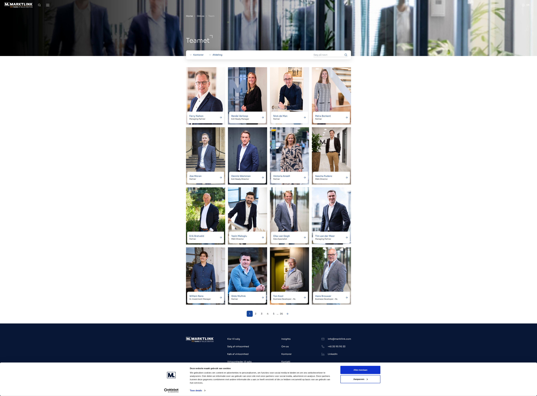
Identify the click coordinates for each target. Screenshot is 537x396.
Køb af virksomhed (238, 354)
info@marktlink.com (339, 338)
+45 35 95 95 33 (336, 346)
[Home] (18, 5)
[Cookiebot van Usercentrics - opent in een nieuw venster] (171, 390)
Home (189, 16)
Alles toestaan (360, 370)
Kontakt (285, 361)
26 (281, 313)
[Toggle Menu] (48, 5)
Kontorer (286, 354)
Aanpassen (358, 379)
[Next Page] (287, 314)
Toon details (196, 390)
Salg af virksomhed (238, 346)
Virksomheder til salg (239, 361)
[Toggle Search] (39, 5)
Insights (286, 338)
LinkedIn (332, 354)
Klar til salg (233, 338)
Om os (200, 16)
